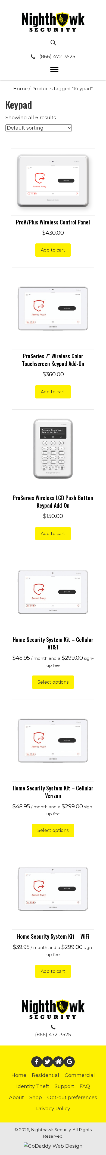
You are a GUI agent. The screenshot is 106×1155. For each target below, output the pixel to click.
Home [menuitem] (18, 1075)
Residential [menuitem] (45, 1075)
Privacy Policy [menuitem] (53, 1109)
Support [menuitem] (64, 1086)
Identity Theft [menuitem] (32, 1086)
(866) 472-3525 (57, 57)
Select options (53, 682)
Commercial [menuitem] (80, 1075)
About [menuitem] (16, 1098)
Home (20, 88)
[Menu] (54, 69)
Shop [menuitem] (35, 1098)
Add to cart (53, 250)
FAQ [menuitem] (85, 1086)
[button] (36, 1061)
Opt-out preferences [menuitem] (72, 1098)
